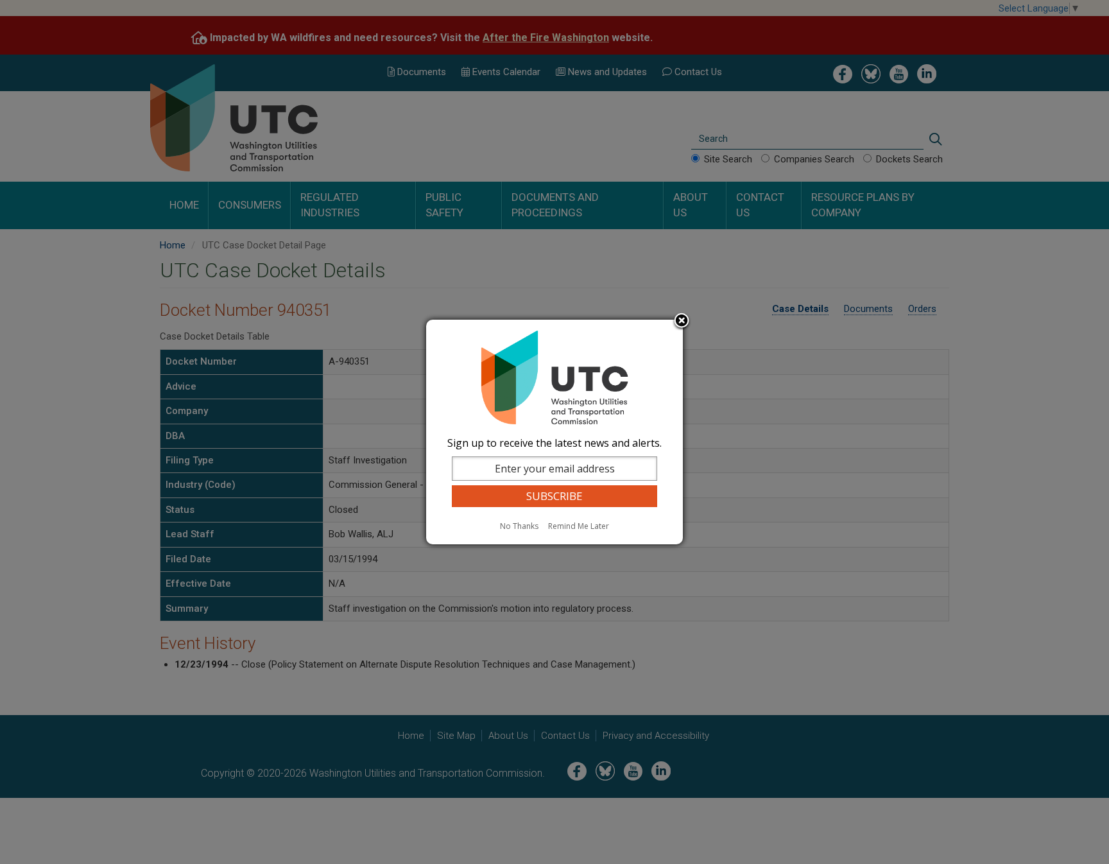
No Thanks (519, 526)
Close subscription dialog (681, 321)
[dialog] (554, 432)
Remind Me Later (578, 526)
